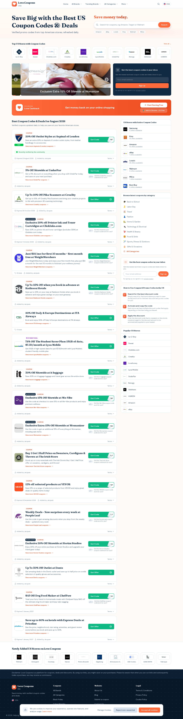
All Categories (110, 4)
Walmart (133, 32)
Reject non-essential (125, 710)
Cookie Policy (141, 699)
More (124, 4)
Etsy (124, 32)
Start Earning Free (155, 105)
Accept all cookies (149, 710)
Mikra (142, 32)
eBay (107, 32)
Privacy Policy (141, 695)
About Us (98, 690)
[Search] (158, 4)
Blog (96, 695)
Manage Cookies (104, 710)
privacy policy (140, 90)
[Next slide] (107, 80)
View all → (167, 44)
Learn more (47, 711)
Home (65, 4)
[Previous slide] (16, 80)
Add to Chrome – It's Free (155, 110)
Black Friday (58, 699)
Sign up (142, 86)
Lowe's (116, 32)
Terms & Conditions (144, 690)
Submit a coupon (101, 699)
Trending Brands (92, 4)
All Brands (76, 4)
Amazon (98, 32)
